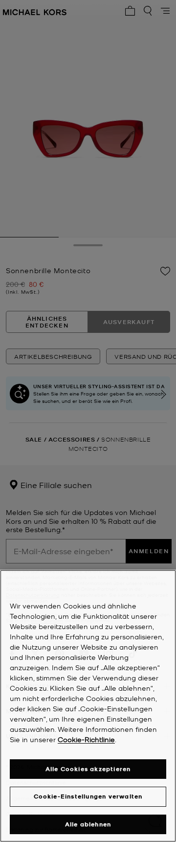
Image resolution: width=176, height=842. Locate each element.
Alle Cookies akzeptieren (88, 769)
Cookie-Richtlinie (86, 739)
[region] (88, 706)
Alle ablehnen (88, 824)
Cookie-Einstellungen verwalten (88, 796)
